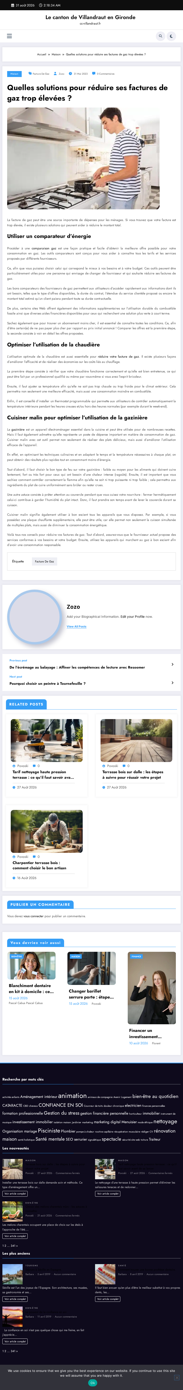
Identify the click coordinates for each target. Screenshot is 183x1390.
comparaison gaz (44, 248)
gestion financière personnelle (104, 1113)
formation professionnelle (22, 1113)
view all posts (76, 626)
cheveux (33, 1106)
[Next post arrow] (172, 683)
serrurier (80, 1139)
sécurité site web (131, 1140)
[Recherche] (160, 36)
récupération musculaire (127, 1131)
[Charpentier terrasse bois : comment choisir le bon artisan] (47, 831)
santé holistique (26, 1140)
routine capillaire (104, 1131)
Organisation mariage (19, 1131)
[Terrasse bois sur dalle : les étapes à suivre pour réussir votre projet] (137, 740)
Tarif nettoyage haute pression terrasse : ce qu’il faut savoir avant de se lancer (43, 774)
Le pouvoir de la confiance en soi (45, 1312)
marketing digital (107, 1122)
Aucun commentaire (65, 1274)
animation (72, 1096)
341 (13, 1246)
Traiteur (154, 1139)
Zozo (61, 74)
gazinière (18, 429)
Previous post (18, 660)
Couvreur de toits (93, 1106)
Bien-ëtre (31, 1202)
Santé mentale (50, 1139)
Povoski (22, 765)
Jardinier (76, 1122)
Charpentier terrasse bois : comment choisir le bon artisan (39, 865)
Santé (122, 1265)
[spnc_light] (171, 36)
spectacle (111, 1139)
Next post (16, 676)
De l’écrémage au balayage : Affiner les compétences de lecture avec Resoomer (77, 667)
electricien (133, 1105)
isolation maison (62, 1122)
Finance (76, 956)
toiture (144, 1140)
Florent (96, 1043)
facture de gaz (41, 74)
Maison (14, 74)
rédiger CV (147, 1131)
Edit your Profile (133, 616)
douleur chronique (114, 1106)
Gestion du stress (61, 1113)
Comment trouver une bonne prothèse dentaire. (147, 1269)
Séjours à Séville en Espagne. (43, 1269)
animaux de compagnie (100, 1097)
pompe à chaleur (85, 1131)
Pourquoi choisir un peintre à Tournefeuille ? (48, 683)
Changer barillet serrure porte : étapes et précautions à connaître (30, 994)
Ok (93, 1383)
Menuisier (129, 1122)
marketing (87, 1122)
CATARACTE (12, 1105)
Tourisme (31, 1265)
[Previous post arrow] (172, 664)
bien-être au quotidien (155, 1096)
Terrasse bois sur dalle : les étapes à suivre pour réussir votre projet (132, 774)
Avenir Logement (122, 1097)
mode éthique (145, 1122)
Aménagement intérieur (38, 1096)
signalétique (94, 1140)
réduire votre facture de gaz (118, 356)
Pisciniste (49, 1130)
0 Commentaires (105, 74)
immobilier (151, 1113)
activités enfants (10, 1097)
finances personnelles (153, 1106)
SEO (69, 1139)
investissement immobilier (32, 1122)
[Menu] (9, 36)
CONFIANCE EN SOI (61, 1105)
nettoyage (165, 1121)
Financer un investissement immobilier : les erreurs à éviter (84, 1034)
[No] (176, 1377)
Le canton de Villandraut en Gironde (90, 17)
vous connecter (34, 916)
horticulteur (135, 1114)
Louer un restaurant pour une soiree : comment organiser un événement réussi (151, 994)
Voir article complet (15, 1193)
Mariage (137, 956)
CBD (25, 1106)
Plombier (68, 1131)
